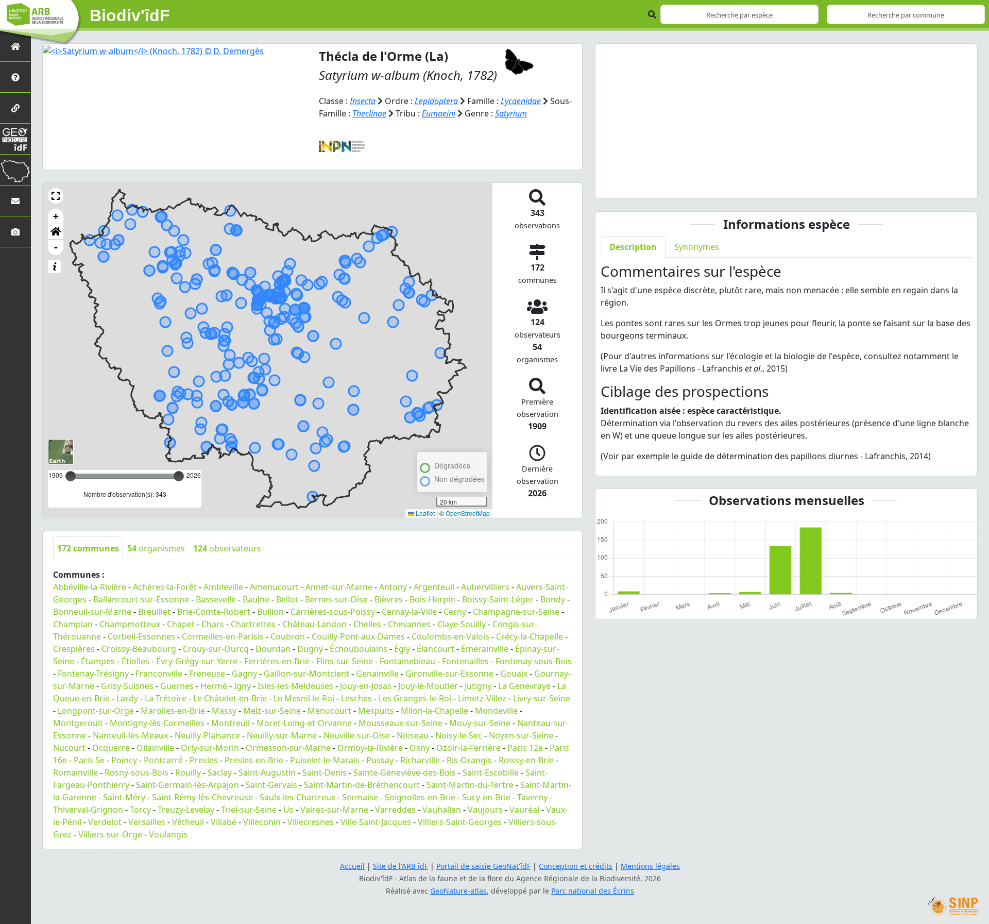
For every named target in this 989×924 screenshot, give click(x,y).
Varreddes (395, 809)
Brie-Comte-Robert (213, 611)
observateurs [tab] (227, 548)
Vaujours (485, 809)
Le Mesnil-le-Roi (304, 698)
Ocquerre (111, 747)
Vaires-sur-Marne (334, 809)
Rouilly (188, 772)
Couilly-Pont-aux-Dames (358, 636)
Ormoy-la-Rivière (370, 747)
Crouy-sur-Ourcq (216, 648)
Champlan (73, 624)
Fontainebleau (407, 661)
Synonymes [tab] (696, 247)
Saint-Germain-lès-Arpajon (187, 785)
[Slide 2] (768, 184)
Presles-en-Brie (254, 760)
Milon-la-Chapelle (434, 710)
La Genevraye (524, 686)
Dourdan (273, 648)
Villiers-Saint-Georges (460, 822)
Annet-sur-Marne (338, 587)
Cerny (455, 611)
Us (288, 809)
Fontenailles (465, 661)
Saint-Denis (324, 772)
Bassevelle (216, 599)
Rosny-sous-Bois (136, 772)
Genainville (377, 673)
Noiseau (413, 735)
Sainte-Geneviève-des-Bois (404, 772)
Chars (212, 624)
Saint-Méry (124, 797)
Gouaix (513, 673)
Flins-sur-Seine (344, 661)
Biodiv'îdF (130, 15)
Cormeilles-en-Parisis (223, 636)
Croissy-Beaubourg (138, 648)
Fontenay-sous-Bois (534, 661)
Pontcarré (163, 760)
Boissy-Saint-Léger (498, 599)
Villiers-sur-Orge (110, 834)
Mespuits (376, 710)
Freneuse (207, 673)
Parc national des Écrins (592, 891)
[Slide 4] (805, 184)
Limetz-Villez (482, 698)
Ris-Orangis (469, 760)
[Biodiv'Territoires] (15, 170)
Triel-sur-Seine (249, 809)
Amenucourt (274, 587)
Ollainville (155, 747)
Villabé (223, 822)
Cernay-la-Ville (409, 611)
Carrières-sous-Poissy (333, 611)
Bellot (287, 599)
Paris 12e (525, 747)
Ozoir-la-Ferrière (468, 747)
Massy (224, 710)
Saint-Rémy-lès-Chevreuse (202, 797)
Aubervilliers (485, 587)
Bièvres (388, 599)
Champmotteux (129, 624)
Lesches (356, 698)
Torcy (140, 809)
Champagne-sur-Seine (516, 611)
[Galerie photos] (15, 231)
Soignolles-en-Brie (420, 797)
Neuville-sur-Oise (356, 735)
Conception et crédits (575, 866)
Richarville (420, 760)
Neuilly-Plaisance (207, 735)
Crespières (74, 648)
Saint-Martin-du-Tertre (470, 785)
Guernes (177, 686)
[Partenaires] (15, 108)
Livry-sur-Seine (541, 698)
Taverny (532, 797)
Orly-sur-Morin (210, 747)
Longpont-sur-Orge (96, 710)
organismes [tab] (156, 548)
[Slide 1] (749, 184)
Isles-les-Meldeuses (295, 686)
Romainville (75, 772)
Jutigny (478, 686)
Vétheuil (188, 822)
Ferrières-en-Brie (277, 661)
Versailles (146, 822)
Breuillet (154, 611)
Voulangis (168, 834)
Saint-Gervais (271, 785)
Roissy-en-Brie (526, 760)
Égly (402, 648)
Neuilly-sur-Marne (282, 735)
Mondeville (496, 710)
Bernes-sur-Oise (336, 599)
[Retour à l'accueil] (15, 46)
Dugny (310, 648)
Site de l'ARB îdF (400, 866)
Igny (242, 686)
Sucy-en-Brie (486, 797)
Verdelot (105, 822)
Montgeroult (78, 723)
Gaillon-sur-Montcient (306, 673)
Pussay (380, 760)
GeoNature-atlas (458, 891)
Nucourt (69, 747)
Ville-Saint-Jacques (375, 822)
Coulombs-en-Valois (450, 636)
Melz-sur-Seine (272, 710)
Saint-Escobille (491, 772)
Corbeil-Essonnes (141, 636)
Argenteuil (434, 587)
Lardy (127, 698)
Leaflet (424, 513)
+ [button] (56, 216)
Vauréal (524, 809)
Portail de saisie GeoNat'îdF (483, 866)
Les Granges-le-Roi (415, 698)
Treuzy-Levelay (186, 809)
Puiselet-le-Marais (325, 760)
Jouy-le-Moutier (428, 686)
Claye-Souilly (461, 624)
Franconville (158, 673)
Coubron (287, 636)
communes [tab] (88, 548)
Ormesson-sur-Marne (288, 747)
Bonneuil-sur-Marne (92, 611)
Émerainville (484, 648)
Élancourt (435, 648)
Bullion (270, 611)
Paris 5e (89, 760)
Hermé (213, 686)
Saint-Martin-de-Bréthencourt (362, 785)
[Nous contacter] (15, 201)
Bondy (552, 599)
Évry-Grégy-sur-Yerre (196, 661)
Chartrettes (253, 624)
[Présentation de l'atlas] (15, 77)
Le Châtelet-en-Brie (230, 698)
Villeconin (262, 822)
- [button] (56, 247)
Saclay (220, 772)
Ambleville (223, 587)
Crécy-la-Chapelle (529, 636)
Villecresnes (310, 822)
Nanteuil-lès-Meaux (130, 735)
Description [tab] (633, 247)
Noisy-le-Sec (458, 735)
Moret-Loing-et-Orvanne (304, 723)
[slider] (179, 476)
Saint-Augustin (267, 772)
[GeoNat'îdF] (15, 139)
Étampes (98, 661)
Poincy (124, 760)
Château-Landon (314, 624)
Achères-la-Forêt (165, 587)
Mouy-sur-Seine (479, 723)
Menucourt (329, 710)
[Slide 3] (786, 184)
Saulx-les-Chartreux (297, 797)
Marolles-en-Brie (173, 710)
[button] (55, 196)
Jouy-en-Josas (365, 686)
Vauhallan (441, 809)
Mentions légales (650, 866)
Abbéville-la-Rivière (89, 587)
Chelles (367, 624)
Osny (420, 747)
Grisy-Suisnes (127, 686)
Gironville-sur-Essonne (449, 673)
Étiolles (135, 661)
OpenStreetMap (468, 513)
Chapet (181, 624)
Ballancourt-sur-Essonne (141, 599)
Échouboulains (358, 648)
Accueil (352, 866)
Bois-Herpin (432, 599)
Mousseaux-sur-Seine (400, 723)
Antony (393, 587)
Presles (204, 760)
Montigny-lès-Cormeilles (157, 723)
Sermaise (360, 797)
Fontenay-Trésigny (93, 673)
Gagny (244, 673)
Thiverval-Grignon (88, 809)
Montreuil (230, 723)
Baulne (256, 599)
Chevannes (409, 624)
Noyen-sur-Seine (521, 735)
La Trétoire (165, 698)
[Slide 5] (823, 184)
